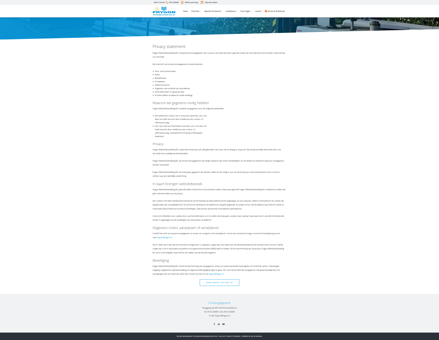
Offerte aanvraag (191, 2)
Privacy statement (233, 336)
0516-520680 (174, 2)
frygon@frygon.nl (164, 237)
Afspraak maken (211, 2)
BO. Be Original (256, 336)
